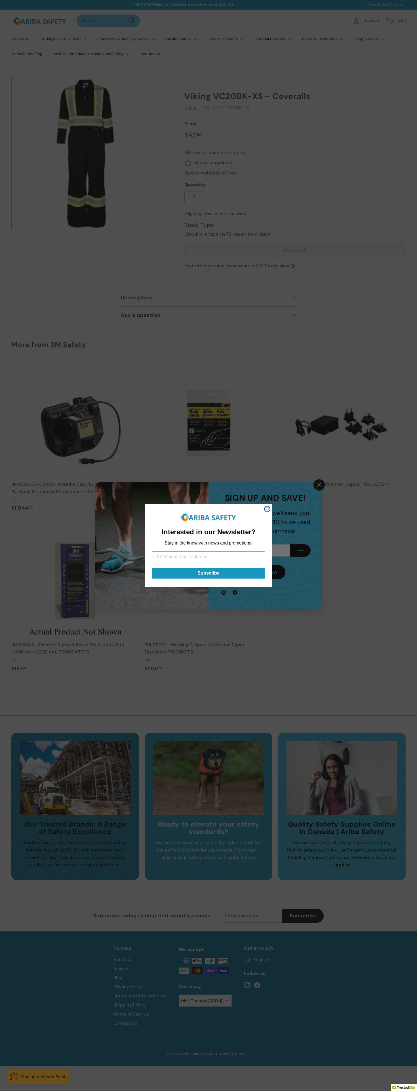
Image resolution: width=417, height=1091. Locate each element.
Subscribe (208, 573)
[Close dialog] (267, 509)
